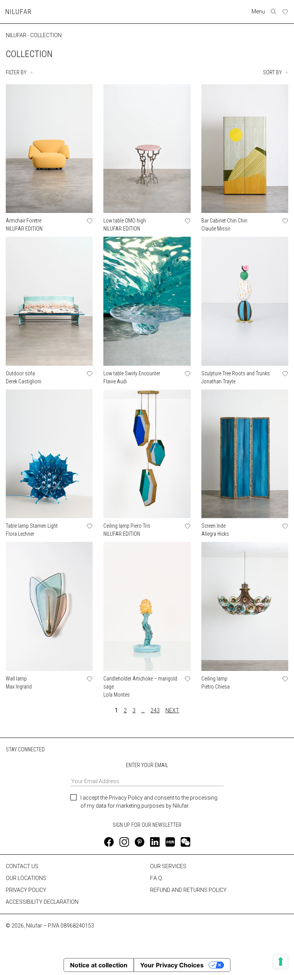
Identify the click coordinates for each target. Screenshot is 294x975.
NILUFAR (16, 35)
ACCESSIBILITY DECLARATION (42, 902)
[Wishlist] (285, 12)
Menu (258, 11)
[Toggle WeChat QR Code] (185, 842)
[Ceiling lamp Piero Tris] (146, 453)
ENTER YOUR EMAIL (147, 765)
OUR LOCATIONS (26, 878)
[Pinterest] (139, 842)
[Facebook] (109, 842)
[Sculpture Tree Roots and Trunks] (244, 301)
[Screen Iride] (244, 453)
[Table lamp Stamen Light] (49, 453)
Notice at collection (98, 965)
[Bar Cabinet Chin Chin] (244, 148)
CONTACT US (22, 866)
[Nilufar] (18, 11)
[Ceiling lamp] (244, 606)
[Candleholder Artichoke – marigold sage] (146, 606)
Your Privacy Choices (172, 965)
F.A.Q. (156, 878)
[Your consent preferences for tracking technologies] (280, 961)
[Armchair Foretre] (49, 148)
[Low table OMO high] (146, 148)
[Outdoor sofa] (49, 301)
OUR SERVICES (168, 866)
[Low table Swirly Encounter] (146, 301)
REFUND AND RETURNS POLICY (188, 890)
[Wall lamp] (49, 606)
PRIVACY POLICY (26, 890)
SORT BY (272, 72)
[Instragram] (124, 842)
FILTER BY (16, 72)
